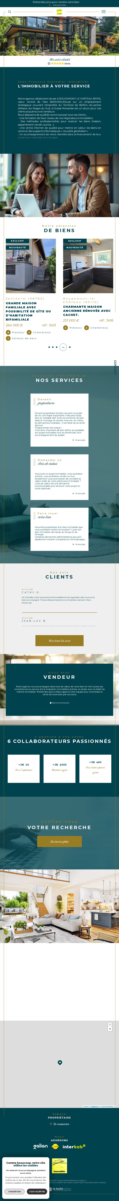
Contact (115, 367)
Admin (59, 1186)
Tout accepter (37, 1191)
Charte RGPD (78, 1186)
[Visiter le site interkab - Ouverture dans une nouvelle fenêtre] (74, 1150)
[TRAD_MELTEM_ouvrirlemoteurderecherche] (9, 11)
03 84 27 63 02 (34, 967)
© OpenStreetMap (106, 1110)
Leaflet (85, 1110)
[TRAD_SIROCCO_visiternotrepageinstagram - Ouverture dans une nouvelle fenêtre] (42, 1013)
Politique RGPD (91, 1186)
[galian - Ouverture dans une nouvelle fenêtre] (41, 1150)
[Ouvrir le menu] (104, 11)
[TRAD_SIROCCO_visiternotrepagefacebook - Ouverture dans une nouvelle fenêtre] (27, 1013)
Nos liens (67, 1186)
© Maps (94, 1110)
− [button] (110, 1032)
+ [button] (110, 1028)
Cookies (102, 1186)
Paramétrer (14, 1191)
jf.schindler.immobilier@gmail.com (40, 974)
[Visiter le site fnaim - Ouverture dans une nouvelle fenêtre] (55, 1150)
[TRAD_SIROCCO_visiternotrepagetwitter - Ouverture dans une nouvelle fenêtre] (34, 1013)
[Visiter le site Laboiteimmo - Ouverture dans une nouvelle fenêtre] (59, 1195)
